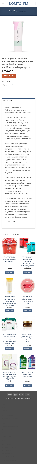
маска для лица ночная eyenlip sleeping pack (27, 374)
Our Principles (6, 444)
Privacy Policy (6, 436)
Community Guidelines (9, 460)
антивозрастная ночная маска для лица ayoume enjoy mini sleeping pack (9, 258)
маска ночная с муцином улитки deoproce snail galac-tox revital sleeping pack (27, 337)
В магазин (9, 76)
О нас (3, 407)
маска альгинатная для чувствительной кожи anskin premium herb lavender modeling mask (9, 376)
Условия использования (10, 426)
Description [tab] (7, 100)
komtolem (18, 3)
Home (10, 11)
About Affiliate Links (8, 457)
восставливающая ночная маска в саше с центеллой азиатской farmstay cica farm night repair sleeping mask (9, 338)
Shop (15, 11)
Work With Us (6, 450)
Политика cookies (7, 430)
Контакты (5, 411)
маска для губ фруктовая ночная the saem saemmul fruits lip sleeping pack (27, 299)
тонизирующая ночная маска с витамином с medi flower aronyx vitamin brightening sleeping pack (9, 300)
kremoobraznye (23, 11)
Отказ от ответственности (10, 433)
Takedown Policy (7, 453)
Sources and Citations (9, 447)
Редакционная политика (10, 419)
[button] (3, 3)
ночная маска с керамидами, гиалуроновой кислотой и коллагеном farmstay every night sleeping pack (27, 261)
